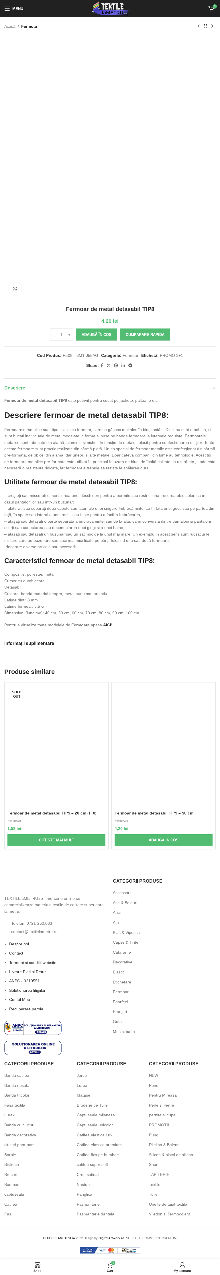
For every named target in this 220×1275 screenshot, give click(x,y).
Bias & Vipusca (126, 932)
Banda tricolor (17, 1095)
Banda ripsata (17, 1085)
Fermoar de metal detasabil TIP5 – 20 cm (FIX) (52, 813)
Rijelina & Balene (164, 1144)
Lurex (9, 1115)
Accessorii (122, 892)
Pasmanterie (88, 1204)
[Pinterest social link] (116, 365)
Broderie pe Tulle (92, 1105)
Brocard (11, 1174)
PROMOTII (159, 1125)
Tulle (153, 1194)
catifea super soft (92, 1164)
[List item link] (55, 923)
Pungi (154, 1135)
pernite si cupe (162, 1115)
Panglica (84, 1194)
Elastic (119, 972)
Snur (153, 1164)
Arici (117, 912)
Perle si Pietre (161, 1105)
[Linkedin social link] (123, 365)
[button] (164, 840)
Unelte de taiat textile (168, 1204)
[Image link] (35, 885)
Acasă (9, 26)
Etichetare (122, 982)
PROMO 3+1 (171, 355)
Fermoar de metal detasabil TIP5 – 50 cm (154, 813)
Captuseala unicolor (95, 1125)
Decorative (122, 962)
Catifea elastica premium (99, 1144)
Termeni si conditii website (32, 962)
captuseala (14, 1194)
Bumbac (11, 1184)
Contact (16, 953)
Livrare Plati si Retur (27, 971)
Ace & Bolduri (125, 902)
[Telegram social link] (130, 365)
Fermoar (29, 26)
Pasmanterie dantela (95, 1214)
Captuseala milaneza (96, 1115)
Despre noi (19, 944)
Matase (83, 1095)
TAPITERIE (159, 1174)
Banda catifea (16, 1075)
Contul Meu (19, 999)
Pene (153, 1085)
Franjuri (120, 1011)
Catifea (10, 1204)
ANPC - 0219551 (24, 981)
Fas (7, 1214)
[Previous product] (198, 26)
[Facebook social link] (102, 365)
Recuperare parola (26, 1009)
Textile (154, 1184)
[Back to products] (205, 26)
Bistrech (11, 1164)
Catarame (122, 952)
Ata (116, 922)
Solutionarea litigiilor (27, 990)
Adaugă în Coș (96, 334)
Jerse (82, 1075)
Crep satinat (88, 1174)
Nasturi (83, 1184)
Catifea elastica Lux (94, 1135)
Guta (117, 1021)
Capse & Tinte (125, 942)
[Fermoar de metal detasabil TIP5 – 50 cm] (164, 746)
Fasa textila (14, 1105)
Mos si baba (124, 1031)
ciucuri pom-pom (19, 1144)
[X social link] (108, 365)
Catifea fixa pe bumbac (98, 1154)
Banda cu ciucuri (19, 1125)
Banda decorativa (20, 1135)
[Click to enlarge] (15, 289)
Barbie (10, 1154)
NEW (153, 1075)
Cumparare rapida (145, 334)
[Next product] (212, 26)
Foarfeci (120, 1001)
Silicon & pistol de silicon (171, 1154)
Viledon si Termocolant (169, 1214)
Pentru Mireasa (163, 1095)
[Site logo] (110, 8)
